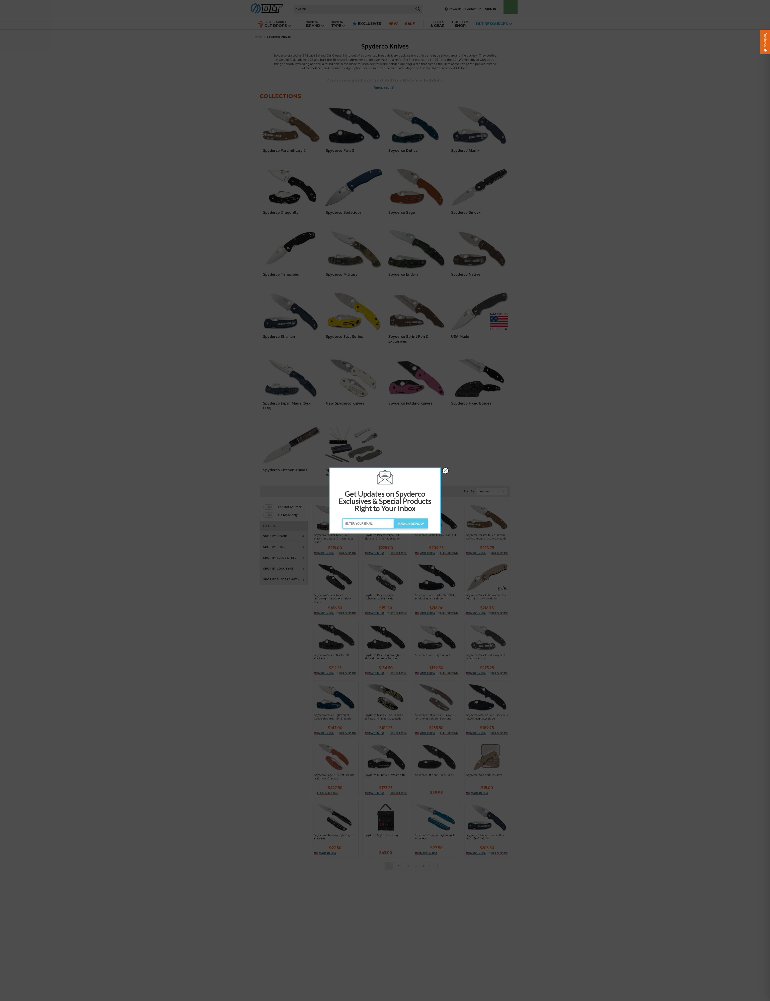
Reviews (765, 39)
